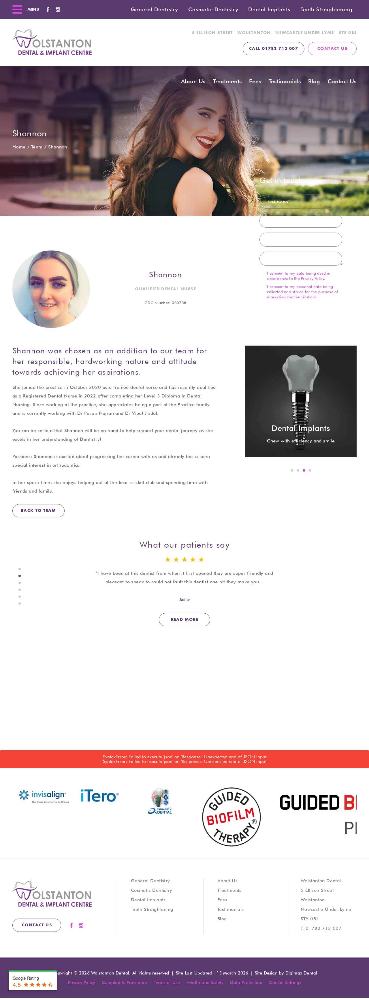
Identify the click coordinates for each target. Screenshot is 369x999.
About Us (227, 880)
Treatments (227, 81)
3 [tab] (304, 470)
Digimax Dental (301, 973)
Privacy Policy (312, 278)
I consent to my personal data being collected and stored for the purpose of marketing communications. (302, 291)
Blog (314, 81)
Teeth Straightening (326, 9)
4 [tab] (310, 470)
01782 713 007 (324, 928)
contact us (332, 49)
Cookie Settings (285, 982)
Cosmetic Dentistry (213, 9)
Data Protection (246, 982)
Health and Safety (205, 982)
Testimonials (285, 81)
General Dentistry (154, 9)
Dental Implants (269, 9)
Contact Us (342, 81)
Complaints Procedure (124, 982)
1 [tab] (292, 470)
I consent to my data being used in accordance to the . (298, 276)
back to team (38, 511)
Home (19, 147)
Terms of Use (167, 982)
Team (37, 147)
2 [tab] (298, 470)
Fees (222, 899)
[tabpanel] (301, 401)
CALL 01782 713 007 (273, 49)
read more (185, 620)
